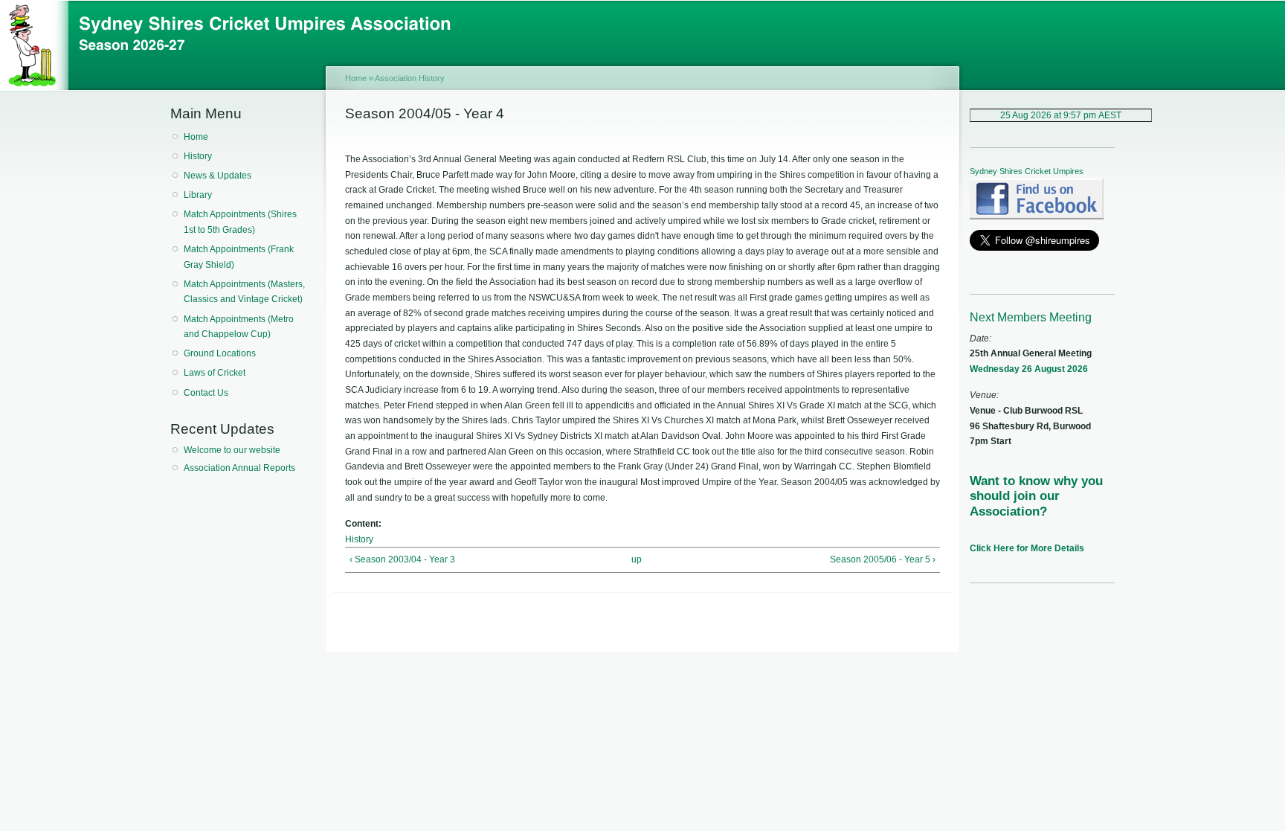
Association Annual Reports (239, 468)
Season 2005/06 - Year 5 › (882, 559)
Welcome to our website (232, 450)
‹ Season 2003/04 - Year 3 (402, 559)
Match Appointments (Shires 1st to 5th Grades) (240, 222)
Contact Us (206, 393)
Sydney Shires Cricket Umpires (1026, 171)
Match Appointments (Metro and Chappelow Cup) (239, 327)
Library (198, 195)
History (198, 156)
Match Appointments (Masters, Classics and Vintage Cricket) (244, 292)
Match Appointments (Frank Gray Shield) (239, 257)
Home (196, 137)
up (636, 559)
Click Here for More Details (1027, 548)
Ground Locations (220, 353)
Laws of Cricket (214, 373)
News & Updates (217, 175)
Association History (410, 78)
